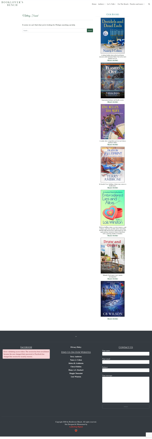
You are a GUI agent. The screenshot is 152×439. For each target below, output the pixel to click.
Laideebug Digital (76, 426)
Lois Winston (76, 376)
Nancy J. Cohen (76, 360)
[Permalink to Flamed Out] (113, 80)
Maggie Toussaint (76, 373)
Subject (105, 367)
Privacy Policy (76, 347)
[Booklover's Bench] (12, 4)
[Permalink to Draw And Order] (113, 256)
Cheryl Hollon (76, 366)
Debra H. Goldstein (76, 363)
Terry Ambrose (76, 356)
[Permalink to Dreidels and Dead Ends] (113, 36)
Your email (106, 359)
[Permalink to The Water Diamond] (113, 299)
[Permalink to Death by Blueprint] (113, 164)
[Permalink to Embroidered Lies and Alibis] (113, 208)
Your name (106, 350)
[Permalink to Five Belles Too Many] (113, 122)
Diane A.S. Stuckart (76, 370)
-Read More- (112, 60)
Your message (107, 375)
